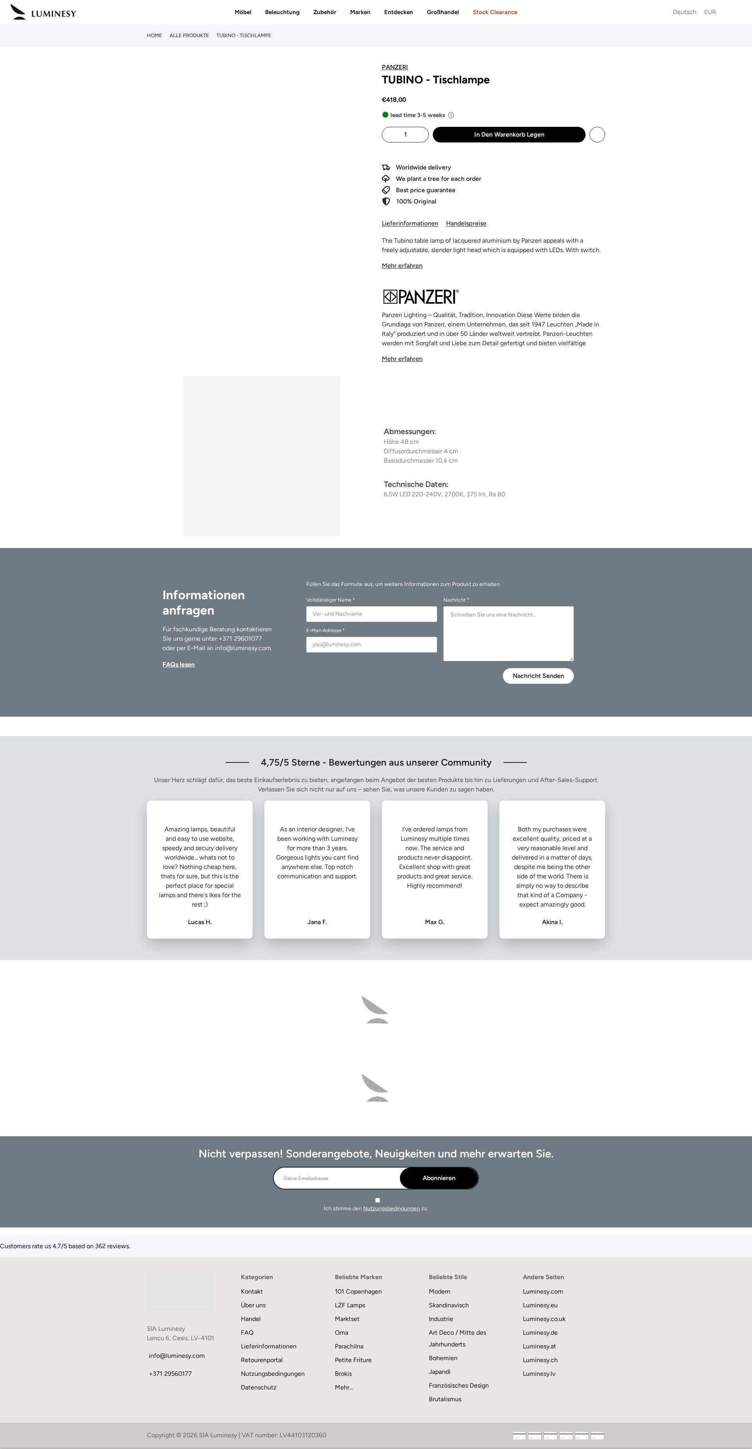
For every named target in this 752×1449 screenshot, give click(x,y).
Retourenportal (262, 1360)
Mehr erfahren (402, 265)
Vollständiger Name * (330, 600)
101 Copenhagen (358, 1291)
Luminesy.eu (540, 1305)
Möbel (243, 12)
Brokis (343, 1373)
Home (154, 35)
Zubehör (324, 12)
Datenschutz (259, 1387)
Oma (341, 1332)
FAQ (247, 1332)
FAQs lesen (179, 664)
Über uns (253, 1305)
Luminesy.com (543, 1291)
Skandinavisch (449, 1305)
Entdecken (398, 12)
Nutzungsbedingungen (391, 1208)
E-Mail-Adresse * (325, 630)
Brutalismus (445, 1399)
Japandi (439, 1371)
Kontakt (252, 1291)
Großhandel (443, 12)
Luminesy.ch (540, 1360)
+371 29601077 (240, 638)
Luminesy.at (539, 1346)
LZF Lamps (350, 1305)
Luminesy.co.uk (544, 1319)
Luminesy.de (540, 1332)
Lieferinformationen (410, 223)
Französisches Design (459, 1385)
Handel (251, 1319)
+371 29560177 (170, 1373)
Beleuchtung (282, 12)
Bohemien (443, 1358)
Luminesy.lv (539, 1373)
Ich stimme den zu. (376, 1208)
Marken (360, 12)
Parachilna (349, 1346)
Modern (439, 1291)
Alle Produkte (189, 35)
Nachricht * (456, 600)
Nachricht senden (538, 675)
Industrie (441, 1319)
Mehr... (344, 1387)
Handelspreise (466, 223)
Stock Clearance (495, 12)
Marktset (347, 1319)
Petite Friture (353, 1360)
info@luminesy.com (243, 648)
